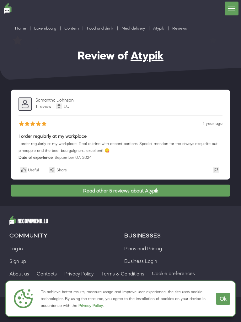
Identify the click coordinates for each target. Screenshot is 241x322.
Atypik (158, 28)
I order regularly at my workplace (53, 136)
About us (19, 273)
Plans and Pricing (143, 248)
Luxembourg (45, 28)
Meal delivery (133, 28)
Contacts (47, 273)
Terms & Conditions (122, 273)
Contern (71, 28)
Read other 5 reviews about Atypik (120, 190)
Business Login (140, 261)
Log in (16, 248)
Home (20, 28)
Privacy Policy (90, 305)
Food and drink (100, 28)
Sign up (17, 261)
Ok (223, 299)
